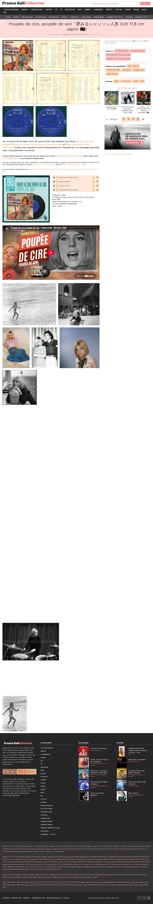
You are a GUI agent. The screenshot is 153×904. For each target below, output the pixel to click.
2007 (62, 885)
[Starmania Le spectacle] (122, 762)
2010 (76, 885)
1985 (105, 882)
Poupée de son (117, 864)
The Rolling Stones (11, 158)
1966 (18, 882)
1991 (132, 882)
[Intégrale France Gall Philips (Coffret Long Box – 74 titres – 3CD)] (122, 751)
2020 (121, 885)
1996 (8, 885)
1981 (87, 882)
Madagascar (17, 877)
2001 (32, 885)
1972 (45, 882)
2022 (131, 885)
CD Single (87, 846)
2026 (4, 887)
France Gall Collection (95, 34)
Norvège (33, 877)
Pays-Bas (40, 877)
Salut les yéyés (70, 867)
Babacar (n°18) (30, 857)
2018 (112, 885)
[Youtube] (149, 898)
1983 (96, 882)
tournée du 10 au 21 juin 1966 (69, 156)
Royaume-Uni (62, 877)
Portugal (54, 877)
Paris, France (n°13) (54, 864)
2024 (140, 885)
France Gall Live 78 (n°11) (43, 861)
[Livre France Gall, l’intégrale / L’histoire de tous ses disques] (19, 771)
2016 (103, 885)
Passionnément (67, 864)
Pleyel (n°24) (78, 864)
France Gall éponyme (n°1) (130, 859)
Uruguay (95, 877)
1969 (32, 882)
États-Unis (114, 874)
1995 (4, 885)
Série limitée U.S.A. (132, 867)
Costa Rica (90, 874)
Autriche (46, 874)
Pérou (47, 877)
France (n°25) (114, 859)
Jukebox (48, 849)
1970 (36, 882)
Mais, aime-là (133, 793)
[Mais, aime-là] (122, 796)
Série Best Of (94, 867)
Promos (143, 849)
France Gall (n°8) (27, 861)
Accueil (106, 41)
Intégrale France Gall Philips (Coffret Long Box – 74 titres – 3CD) (138, 750)
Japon (116, 81)
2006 (57, 885)
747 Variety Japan (17, 857)
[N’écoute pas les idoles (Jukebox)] (84, 785)
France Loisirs (58, 861)
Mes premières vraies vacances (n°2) (15, 864)
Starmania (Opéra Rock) (19, 869)
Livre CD (63, 849)
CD (91, 797)
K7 (100, 846)
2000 (27, 885)
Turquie (88, 877)
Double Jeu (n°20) (62, 859)
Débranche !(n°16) (49, 859)
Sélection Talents (82, 867)
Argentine (38, 874)
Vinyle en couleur (39, 851)
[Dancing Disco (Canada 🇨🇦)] (111, 98)
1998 (18, 885)
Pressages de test (133, 849)
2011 (81, 885)
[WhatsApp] (138, 119)
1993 (142, 882)
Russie (71, 877)
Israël (139, 874)
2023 (135, 885)
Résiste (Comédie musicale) (40, 867)
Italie (144, 874)
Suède (76, 877)
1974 (54, 882)
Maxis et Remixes (74, 849)
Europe (122, 874)
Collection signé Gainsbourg (77, 857)
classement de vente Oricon (44, 164)
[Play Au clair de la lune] (54, 186)
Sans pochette (7, 851)
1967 (22, 882)
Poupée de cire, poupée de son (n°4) (97, 864)
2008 (67, 885)
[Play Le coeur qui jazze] (54, 182)
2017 (107, 885)
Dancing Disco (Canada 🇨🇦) (111, 108)
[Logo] (44, 3)
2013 (89, 885)
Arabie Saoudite (28, 874)
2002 (37, 885)
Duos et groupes (38, 849)
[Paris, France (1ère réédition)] (84, 796)
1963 (4, 882)
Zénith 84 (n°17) (55, 869)
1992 (137, 882)
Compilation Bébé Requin (97, 857)
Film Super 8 (131, 846)
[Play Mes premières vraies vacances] (54, 190)
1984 (100, 882)
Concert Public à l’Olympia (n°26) (14, 859)
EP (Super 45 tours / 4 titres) (98, 764)
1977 (68, 882)
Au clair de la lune (52, 144)
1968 (27, 882)
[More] (143, 119)
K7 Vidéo (122, 846)
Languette (55, 849)
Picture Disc (107, 849)
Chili (70, 874)
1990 (128, 882)
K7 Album (106, 846)
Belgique (53, 874)
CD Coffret (78, 846)
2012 (85, 885)
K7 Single (114, 846)
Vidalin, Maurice (112, 74)
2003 (42, 885)
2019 (117, 885)
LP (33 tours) (126, 81)
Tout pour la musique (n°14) (39, 869)
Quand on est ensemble (132, 864)
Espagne (107, 874)
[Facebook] (124, 119)
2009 (72, 885)
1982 (91, 882)
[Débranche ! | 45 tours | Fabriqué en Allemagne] (84, 774)
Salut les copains (57, 867)
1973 (50, 882)
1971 (41, 882)
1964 (8, 882)
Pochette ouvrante (119, 849)
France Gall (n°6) (13, 861)
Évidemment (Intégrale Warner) (97, 859)
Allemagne (17, 874)
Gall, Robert (126, 70)
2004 (47, 885)
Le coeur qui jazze (31, 144)
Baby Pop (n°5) (53, 857)
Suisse (82, 877)
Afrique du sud (7, 874)
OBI (100, 849)
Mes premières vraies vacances (118, 55)
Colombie (76, 874)
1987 (114, 882)
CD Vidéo (95, 846)
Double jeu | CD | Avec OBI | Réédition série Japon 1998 (127, 109)
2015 (98, 885)
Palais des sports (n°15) (37, 864)
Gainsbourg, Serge (113, 70)
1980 (82, 882)
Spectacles (18, 851)
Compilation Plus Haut (115, 857)
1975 (59, 882)
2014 (94, 885)
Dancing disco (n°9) (34, 859)
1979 (78, 882)
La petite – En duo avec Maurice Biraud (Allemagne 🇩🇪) (143, 109)
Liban (10, 877)
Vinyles (135, 81)
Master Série (144, 861)
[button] (17, 55)
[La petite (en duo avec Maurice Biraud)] (122, 774)
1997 (13, 885)
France (128, 874)
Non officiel (85, 849)
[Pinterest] (133, 119)
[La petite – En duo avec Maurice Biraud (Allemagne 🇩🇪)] (144, 98)
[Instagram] (144, 898)
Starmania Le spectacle (137, 759)
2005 (52, 885)
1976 (63, 882)
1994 (146, 882)
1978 (73, 882)
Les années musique (92, 861)
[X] (128, 119)
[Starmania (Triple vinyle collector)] (122, 785)
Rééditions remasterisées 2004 (18, 867)
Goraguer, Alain (138, 70)
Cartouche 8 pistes (144, 846)
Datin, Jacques (133, 66)
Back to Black (42, 857)
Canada (65, 874)
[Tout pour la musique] (84, 751)
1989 (123, 882)
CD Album (69, 846)
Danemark (98, 874)
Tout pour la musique (98, 748)
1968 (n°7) (6, 857)
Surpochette (27, 851)
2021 (126, 885)
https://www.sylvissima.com (74, 164)
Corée (83, 874)
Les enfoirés (105, 861)
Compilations (15, 849)
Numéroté (94, 849)
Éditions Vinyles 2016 (78, 859)
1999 (22, 885)
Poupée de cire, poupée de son (118, 59)
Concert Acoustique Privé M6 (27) (136, 857)
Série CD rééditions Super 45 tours (113, 867)
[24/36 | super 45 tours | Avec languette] (84, 762)
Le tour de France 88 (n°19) (74, 861)
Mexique (26, 877)
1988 (119, 882)
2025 (145, 885)
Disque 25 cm (26, 849)
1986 (109, 882)
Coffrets (6, 849)
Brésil (59, 874)
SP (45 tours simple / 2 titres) (98, 775)
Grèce (134, 874)
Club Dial (63, 857)
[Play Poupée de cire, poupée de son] (54, 177)
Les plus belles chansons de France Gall (125, 861)
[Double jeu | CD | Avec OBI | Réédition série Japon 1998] (127, 98)
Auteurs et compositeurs (55, 851)
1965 (142, 81)
